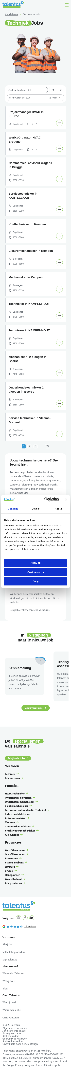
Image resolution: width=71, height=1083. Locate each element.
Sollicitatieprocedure (13, 964)
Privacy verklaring (12, 1045)
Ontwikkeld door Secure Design (20, 1056)
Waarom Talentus (11, 1022)
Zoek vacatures (33, 720)
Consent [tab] (13, 508)
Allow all (35, 562)
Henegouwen (12, 887)
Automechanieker (15, 830)
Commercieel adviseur (18, 838)
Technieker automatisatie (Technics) (25, 822)
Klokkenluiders (10, 1048)
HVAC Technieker (15, 805)
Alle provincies (13, 895)
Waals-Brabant (13, 891)
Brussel (9, 883)
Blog (5, 1000)
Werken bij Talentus (13, 985)
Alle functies (12, 847)
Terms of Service (44, 1077)
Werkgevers (8, 993)
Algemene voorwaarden (15, 1040)
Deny (35, 581)
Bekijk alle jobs (16, 770)
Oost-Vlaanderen (14, 866)
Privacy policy (23, 1077)
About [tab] (58, 508)
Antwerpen (11, 870)
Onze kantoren (10, 1029)
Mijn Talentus (9, 971)
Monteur (10, 834)
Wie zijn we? (9, 1014)
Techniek (10, 786)
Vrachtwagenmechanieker (20, 843)
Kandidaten (11, 14)
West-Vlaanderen (15, 862)
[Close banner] (66, 499)
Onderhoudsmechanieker (19, 814)
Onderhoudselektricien (18, 810)
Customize (33, 572)
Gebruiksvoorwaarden (14, 1051)
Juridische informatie (14, 1043)
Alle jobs (7, 956)
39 (47, 458)
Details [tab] (36, 508)
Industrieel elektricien (17, 826)
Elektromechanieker (16, 818)
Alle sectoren (12, 790)
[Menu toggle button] (67, 5)
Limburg (10, 879)
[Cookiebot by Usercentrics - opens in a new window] (45, 499)
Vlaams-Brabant (14, 874)
